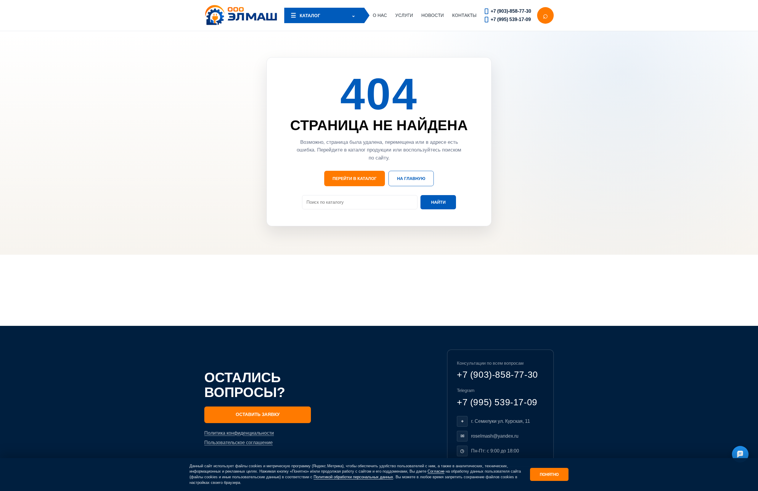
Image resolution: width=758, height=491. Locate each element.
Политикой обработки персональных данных (353, 477)
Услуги (404, 15)
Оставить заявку (258, 414)
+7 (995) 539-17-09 (511, 19)
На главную (411, 178)
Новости (432, 15)
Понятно (549, 474)
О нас (380, 15)
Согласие (436, 471)
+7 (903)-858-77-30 (511, 11)
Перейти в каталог (355, 178)
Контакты (464, 15)
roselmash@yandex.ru (494, 436)
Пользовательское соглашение (238, 442)
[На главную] (241, 15)
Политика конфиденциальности (239, 433)
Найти (438, 202)
